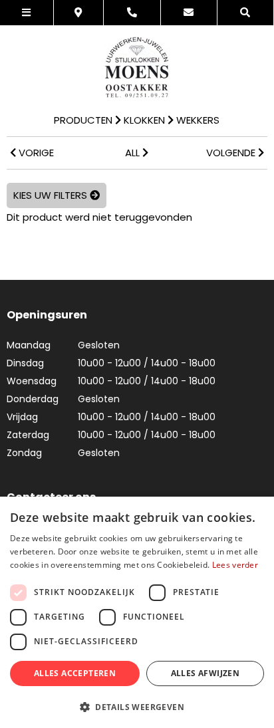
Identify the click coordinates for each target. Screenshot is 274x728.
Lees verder (235, 564)
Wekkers (197, 120)
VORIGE (35, 153)
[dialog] (137, 612)
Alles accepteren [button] (75, 673)
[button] (137, 706)
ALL (133, 153)
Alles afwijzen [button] (205, 673)
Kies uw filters (51, 195)
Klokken (144, 120)
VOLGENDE (232, 153)
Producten (83, 120)
